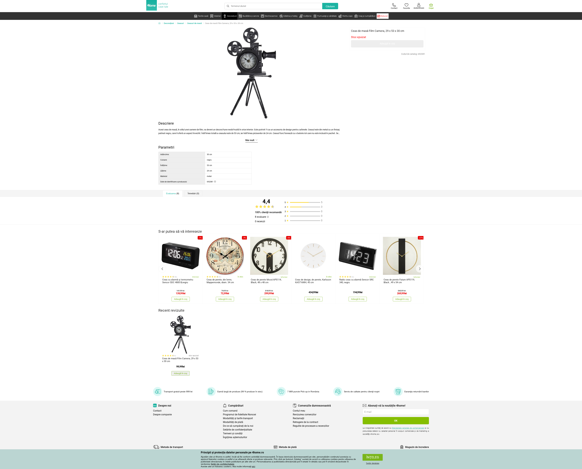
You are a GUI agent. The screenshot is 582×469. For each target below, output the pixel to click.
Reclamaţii (298, 418)
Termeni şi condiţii (232, 433)
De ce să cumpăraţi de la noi (238, 426)
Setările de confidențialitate (237, 430)
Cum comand (230, 411)
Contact (157, 411)
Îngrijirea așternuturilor (235, 437)
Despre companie (162, 414)
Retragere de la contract (305, 422)
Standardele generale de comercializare (408, 428)
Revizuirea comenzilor (304, 414)
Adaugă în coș (387, 43)
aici (253, 466)
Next (419, 269)
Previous (162, 269)
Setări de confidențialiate (222, 464)
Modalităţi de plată (233, 422)
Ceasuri (180, 23)
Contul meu (299, 411)
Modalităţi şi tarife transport (238, 418)
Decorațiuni (169, 23)
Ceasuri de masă (194, 23)
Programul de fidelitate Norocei (239, 414)
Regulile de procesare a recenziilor (311, 426)
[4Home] (160, 23)
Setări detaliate (372, 463)
